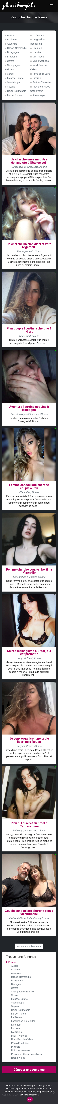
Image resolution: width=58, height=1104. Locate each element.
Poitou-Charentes (42, 82)
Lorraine (36, 52)
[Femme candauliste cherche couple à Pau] (29, 454)
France (12, 962)
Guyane (11, 86)
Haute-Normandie (16, 90)
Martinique (38, 56)
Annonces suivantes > (29, 946)
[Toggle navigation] (51, 6)
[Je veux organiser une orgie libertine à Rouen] (29, 707)
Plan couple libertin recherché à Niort (29, 330)
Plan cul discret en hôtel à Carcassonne (29, 824)
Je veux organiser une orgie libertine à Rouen (29, 740)
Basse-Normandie (17, 48)
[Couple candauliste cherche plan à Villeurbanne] (29, 880)
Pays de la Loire (41, 73)
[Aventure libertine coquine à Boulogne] (29, 376)
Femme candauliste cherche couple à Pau (29, 486)
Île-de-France (14, 95)
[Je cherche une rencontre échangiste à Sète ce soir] (29, 128)
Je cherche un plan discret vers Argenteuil (29, 245)
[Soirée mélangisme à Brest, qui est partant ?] (29, 620)
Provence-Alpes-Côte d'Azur (26, 1054)
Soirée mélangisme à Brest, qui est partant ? (29, 652)
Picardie (36, 78)
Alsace (11, 35)
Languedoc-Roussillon (23, 1021)
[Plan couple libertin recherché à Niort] (29, 297)
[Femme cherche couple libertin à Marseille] (29, 538)
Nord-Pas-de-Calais (22, 1039)
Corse (10, 73)
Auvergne (12, 43)
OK (29, 1099)
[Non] (54, 1092)
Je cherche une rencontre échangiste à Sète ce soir (29, 161)
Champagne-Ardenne (22, 991)
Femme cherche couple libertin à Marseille (29, 571)
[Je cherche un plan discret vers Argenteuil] (29, 213)
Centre (10, 60)
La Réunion (38, 35)
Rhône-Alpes (39, 95)
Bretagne (12, 56)
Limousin (37, 48)
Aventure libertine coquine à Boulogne (29, 408)
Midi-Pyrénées (40, 60)
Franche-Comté (15, 78)
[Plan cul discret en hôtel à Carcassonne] (29, 792)
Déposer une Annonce (29, 1070)
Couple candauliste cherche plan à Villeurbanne (29, 912)
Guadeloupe (13, 82)
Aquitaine (12, 39)
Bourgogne (13, 52)
